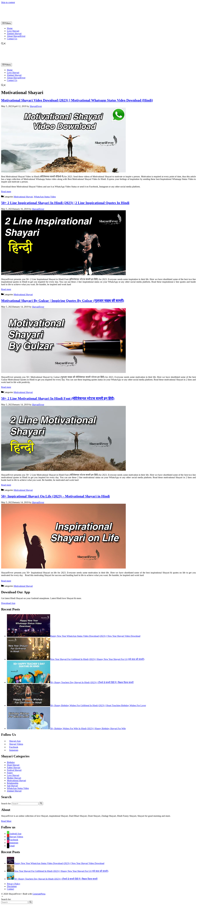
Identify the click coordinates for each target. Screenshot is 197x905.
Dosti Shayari (13, 765)
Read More (6, 821)
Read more (6, 191)
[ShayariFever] (26, 20)
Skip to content (8, 2)
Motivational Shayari (23, 196)
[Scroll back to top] (2, 896)
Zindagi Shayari (14, 33)
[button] (3, 44)
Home (10, 28)
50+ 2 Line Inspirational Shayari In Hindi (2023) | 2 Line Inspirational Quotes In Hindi (65, 203)
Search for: (6, 899)
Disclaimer (12, 886)
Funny (10, 772)
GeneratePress (38, 894)
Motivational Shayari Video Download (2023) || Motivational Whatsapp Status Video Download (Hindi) (77, 100)
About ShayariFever (16, 36)
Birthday (11, 762)
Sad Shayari (12, 785)
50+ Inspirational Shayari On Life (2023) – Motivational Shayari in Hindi (55, 496)
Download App (8, 603)
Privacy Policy (13, 884)
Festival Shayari (14, 770)
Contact (10, 889)
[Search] (41, 803)
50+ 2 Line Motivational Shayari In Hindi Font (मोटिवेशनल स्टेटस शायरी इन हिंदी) (57, 398)
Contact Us (12, 38)
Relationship (12, 783)
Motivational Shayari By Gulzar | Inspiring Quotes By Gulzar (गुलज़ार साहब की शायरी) (62, 300)
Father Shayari (13, 767)
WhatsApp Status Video (45, 196)
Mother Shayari (14, 778)
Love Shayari (13, 31)
